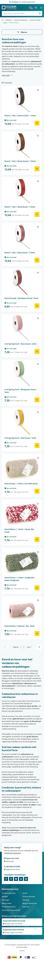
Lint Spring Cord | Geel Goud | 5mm (20, 438)
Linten (5, 23)
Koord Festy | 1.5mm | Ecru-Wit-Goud (21, 483)
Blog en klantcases (29, 903)
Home (24, 893)
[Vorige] (5, 647)
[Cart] (36, 7)
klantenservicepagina (12, 853)
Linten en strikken (35, 20)
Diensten (25, 900)
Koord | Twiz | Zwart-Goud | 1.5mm (20, 115)
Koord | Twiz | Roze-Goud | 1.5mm (20, 252)
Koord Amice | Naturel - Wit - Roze (20, 626)
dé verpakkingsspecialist (23, 2)
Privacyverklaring (8, 906)
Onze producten (28, 896)
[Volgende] (39, 647)
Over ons (26, 906)
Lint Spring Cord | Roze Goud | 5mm (20, 344)
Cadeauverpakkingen (20, 20)
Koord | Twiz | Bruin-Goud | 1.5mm (20, 161)
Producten (8, 20)
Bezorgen (5, 900)
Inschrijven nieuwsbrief (11, 910)
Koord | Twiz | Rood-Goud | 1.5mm (20, 207)
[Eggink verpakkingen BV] (9, 7)
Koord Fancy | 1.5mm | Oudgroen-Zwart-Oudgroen (20, 578)
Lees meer (6, 75)
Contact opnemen (9, 893)
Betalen (5, 896)
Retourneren (7, 903)
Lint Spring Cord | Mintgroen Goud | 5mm (21, 390)
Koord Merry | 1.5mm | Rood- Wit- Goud (19, 530)
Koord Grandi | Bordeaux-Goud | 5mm (21, 298)
